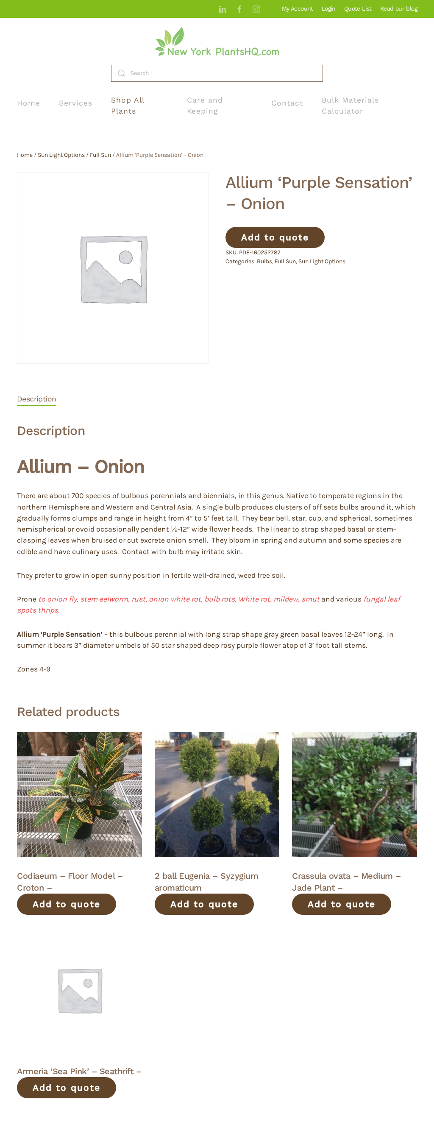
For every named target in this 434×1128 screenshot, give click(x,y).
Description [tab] (36, 399)
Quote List (358, 8)
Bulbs (264, 261)
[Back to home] (217, 41)
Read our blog (398, 8)
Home (28, 103)
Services (75, 103)
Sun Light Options (61, 155)
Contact (287, 103)
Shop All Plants (127, 105)
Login (329, 8)
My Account (297, 8)
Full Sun (100, 155)
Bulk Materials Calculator (350, 105)
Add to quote (275, 237)
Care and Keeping (205, 105)
